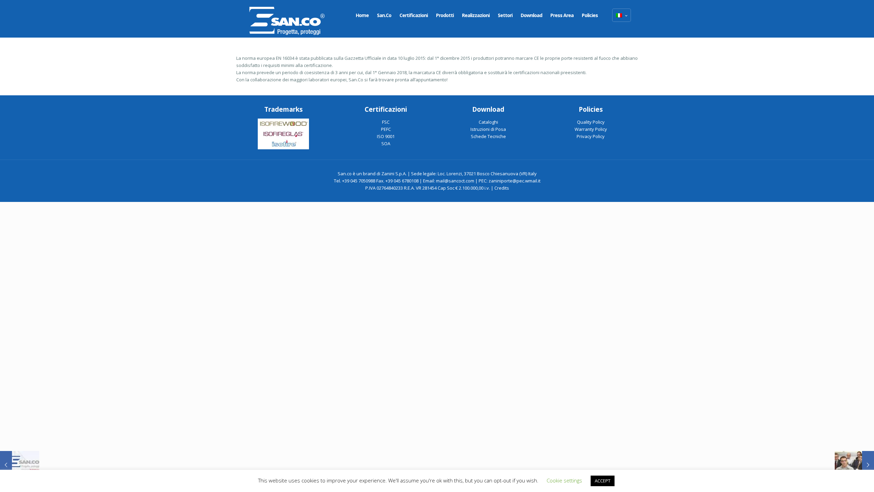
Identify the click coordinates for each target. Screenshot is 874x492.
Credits (501, 188)
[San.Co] (287, 19)
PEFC (386, 129)
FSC (386, 122)
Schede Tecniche (488, 136)
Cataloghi (488, 122)
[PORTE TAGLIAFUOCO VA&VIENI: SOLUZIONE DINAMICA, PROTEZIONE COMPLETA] (19, 464)
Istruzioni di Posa (488, 129)
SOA (385, 143)
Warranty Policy (591, 129)
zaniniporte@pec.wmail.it (514, 181)
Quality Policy (591, 122)
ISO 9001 (386, 136)
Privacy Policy (591, 136)
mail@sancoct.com (455, 181)
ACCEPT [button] (602, 481)
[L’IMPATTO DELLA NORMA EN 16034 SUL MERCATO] (854, 464)
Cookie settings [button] (564, 480)
